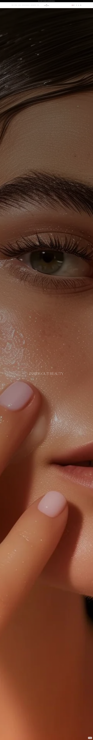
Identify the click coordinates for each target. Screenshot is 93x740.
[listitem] (38, 5)
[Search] (76, 5)
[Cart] (81, 5)
